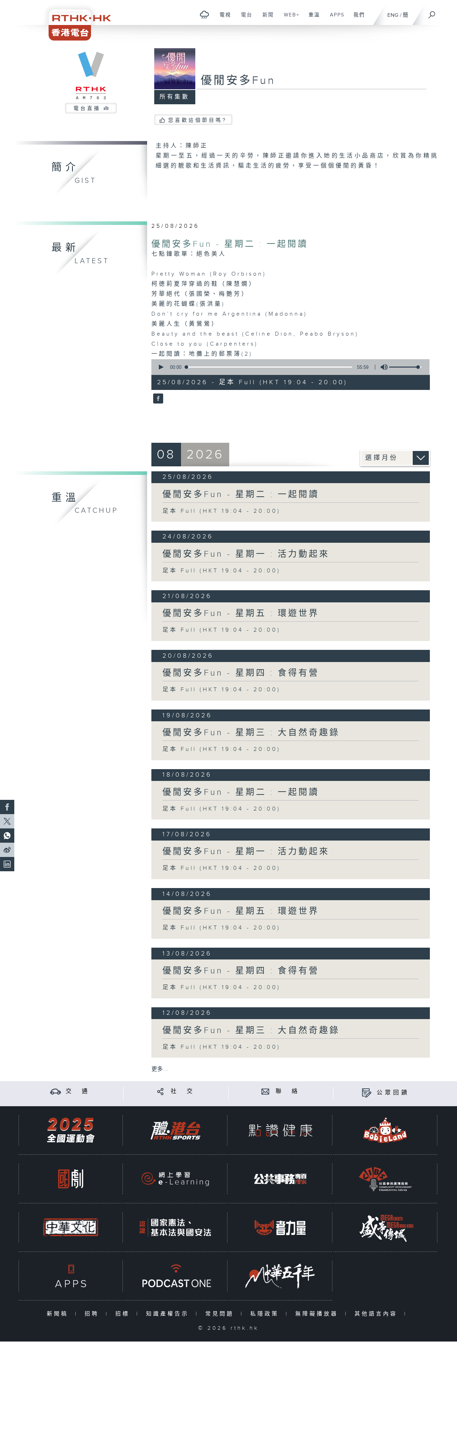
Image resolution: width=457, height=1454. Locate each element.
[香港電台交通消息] (55, 1091)
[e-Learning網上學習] (175, 1179)
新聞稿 (59, 1314)
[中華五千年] (280, 1276)
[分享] (160, 1091)
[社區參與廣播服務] (385, 1179)
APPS (335, 18)
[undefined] (204, 14)
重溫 (311, 18)
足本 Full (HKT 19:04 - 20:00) (221, 511)
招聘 (93, 1314)
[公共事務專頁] (280, 1179)
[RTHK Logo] (75, 20)
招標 (124, 1314)
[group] (382, 367)
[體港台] (175, 1130)
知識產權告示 (169, 1314)
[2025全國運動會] (71, 1130)
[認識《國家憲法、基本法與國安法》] (175, 1227)
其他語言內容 (378, 1314)
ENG (392, 15)
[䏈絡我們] (265, 1091)
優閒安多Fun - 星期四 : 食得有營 (240, 673)
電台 (244, 18)
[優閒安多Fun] (157, 399)
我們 (356, 18)
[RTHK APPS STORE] (71, 1276)
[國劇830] (71, 1179)
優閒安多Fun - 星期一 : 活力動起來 (246, 554)
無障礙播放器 (318, 1314)
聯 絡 (288, 1091)
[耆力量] (280, 1227)
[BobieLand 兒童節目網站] (385, 1130)
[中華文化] (71, 1227)
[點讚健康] (280, 1130)
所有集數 (175, 97)
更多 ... (160, 1069)
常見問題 (221, 1314)
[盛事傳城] (385, 1227)
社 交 (183, 1091)
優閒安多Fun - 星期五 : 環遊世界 (240, 613)
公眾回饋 (393, 1092)
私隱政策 (266, 1314)
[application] (287, 367)
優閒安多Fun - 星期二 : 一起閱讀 (229, 244)
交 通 (78, 1091)
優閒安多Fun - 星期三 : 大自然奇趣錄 (251, 733)
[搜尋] (432, 12)
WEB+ (289, 18)
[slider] (405, 367)
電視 (222, 18)
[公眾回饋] (366, 1093)
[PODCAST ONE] (175, 1276)
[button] (160, 367)
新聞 (265, 18)
